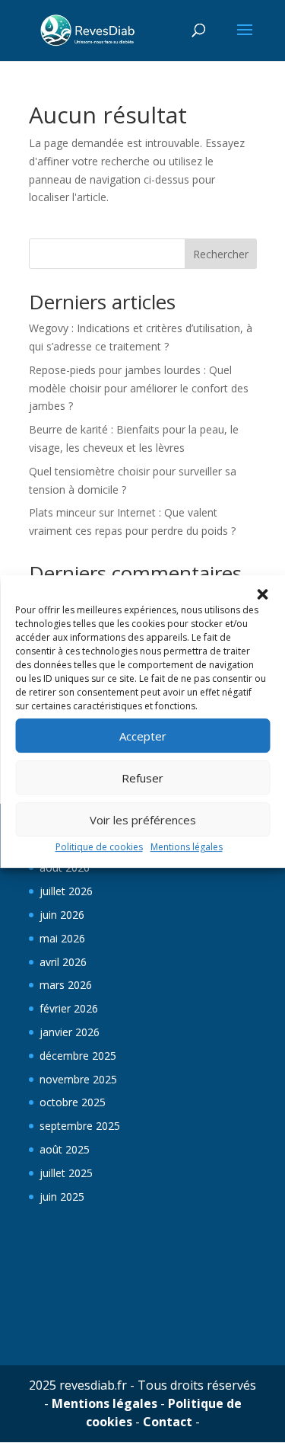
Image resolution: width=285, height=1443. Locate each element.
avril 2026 (63, 962)
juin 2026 (62, 914)
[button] (262, 594)
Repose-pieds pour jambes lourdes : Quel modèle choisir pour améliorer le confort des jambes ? (139, 388)
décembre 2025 (78, 1055)
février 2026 (69, 1008)
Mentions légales (186, 846)
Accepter (142, 736)
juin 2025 (62, 1196)
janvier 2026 (70, 1032)
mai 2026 (62, 938)
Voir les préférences (143, 819)
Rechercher (221, 254)
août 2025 (65, 1149)
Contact (167, 1421)
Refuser (142, 777)
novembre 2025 (78, 1079)
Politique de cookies (99, 846)
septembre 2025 (80, 1125)
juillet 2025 (66, 1173)
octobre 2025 (73, 1102)
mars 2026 (66, 984)
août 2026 (65, 867)
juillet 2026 (66, 891)
